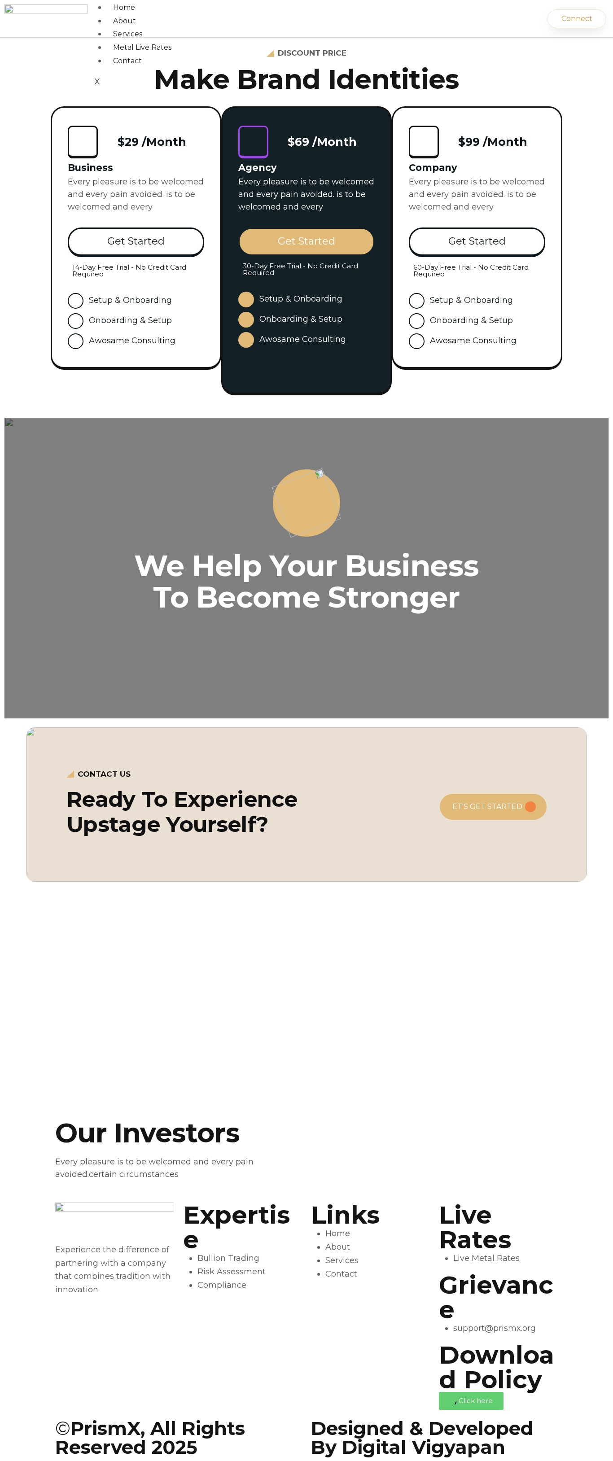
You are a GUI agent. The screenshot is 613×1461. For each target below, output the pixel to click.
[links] (306, 503)
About (124, 21)
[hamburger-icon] (518, 1)
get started (136, 241)
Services (127, 34)
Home (124, 7)
